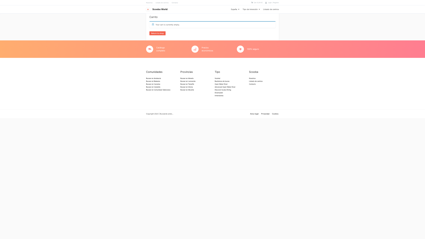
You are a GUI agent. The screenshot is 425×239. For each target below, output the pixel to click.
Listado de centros (162, 3)
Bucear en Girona (186, 87)
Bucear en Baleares (153, 81)
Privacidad (265, 114)
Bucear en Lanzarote (187, 81)
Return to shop (157, 33)
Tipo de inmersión (250, 9)
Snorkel (217, 78)
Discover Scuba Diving (223, 90)
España (234, 9)
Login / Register (273, 2)
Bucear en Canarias (153, 84)
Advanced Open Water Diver (225, 87)
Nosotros (149, 3)
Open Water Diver (221, 84)
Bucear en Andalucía (153, 78)
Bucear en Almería (186, 78)
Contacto (175, 3)
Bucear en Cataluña (153, 87)
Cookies (275, 114)
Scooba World (160, 9)
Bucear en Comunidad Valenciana (158, 90)
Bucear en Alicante (187, 90)
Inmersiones (219, 95)
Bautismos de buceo (222, 81)
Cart (258, 2)
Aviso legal (254, 114)
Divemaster (219, 93)
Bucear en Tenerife (187, 84)
